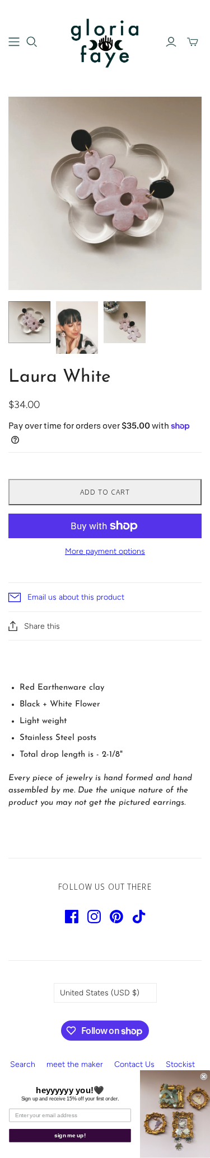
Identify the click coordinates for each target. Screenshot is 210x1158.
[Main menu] (14, 42)
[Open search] (32, 42)
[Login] (171, 42)
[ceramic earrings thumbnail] (29, 322)
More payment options (105, 551)
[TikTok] (139, 916)
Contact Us (134, 1064)
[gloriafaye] (105, 40)
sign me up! (70, 1136)
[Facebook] (71, 916)
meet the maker (74, 1064)
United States (99, 993)
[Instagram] (94, 916)
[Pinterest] (116, 916)
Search (22, 1064)
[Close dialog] (204, 1076)
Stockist (180, 1064)
